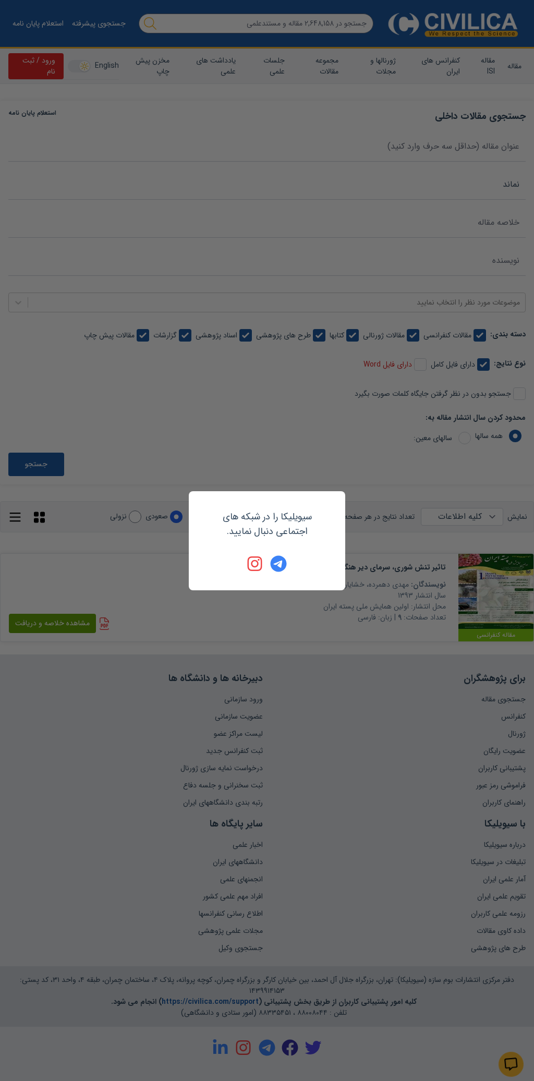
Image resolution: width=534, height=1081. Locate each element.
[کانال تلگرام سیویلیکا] (278, 563)
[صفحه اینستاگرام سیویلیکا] (255, 563)
